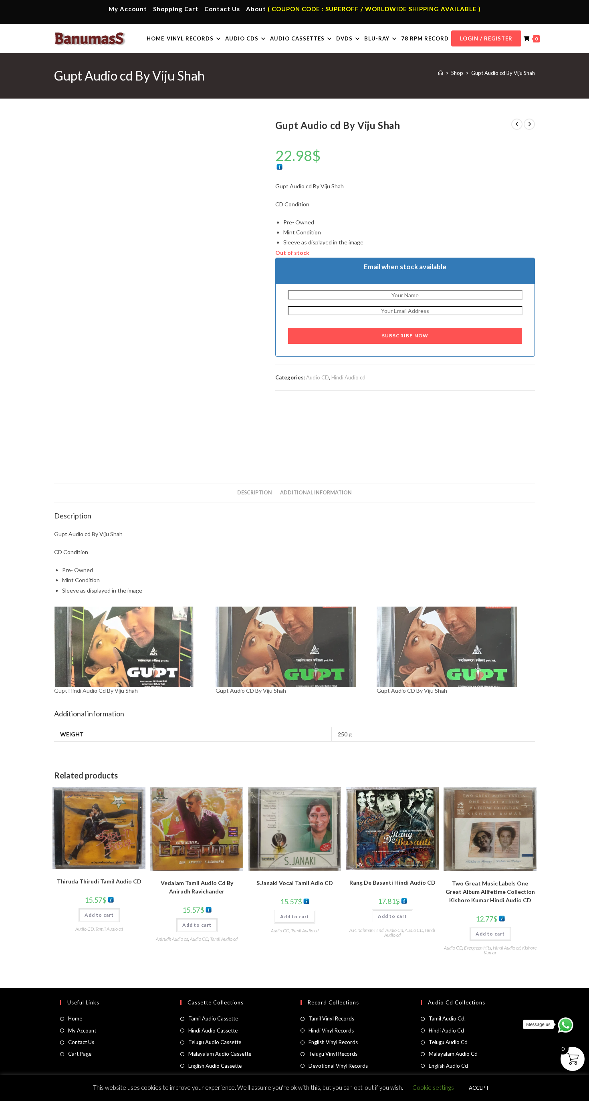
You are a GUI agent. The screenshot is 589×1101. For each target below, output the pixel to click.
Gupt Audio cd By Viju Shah (503, 73)
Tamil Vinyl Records (331, 1018)
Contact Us (222, 8)
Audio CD (317, 377)
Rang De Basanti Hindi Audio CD (392, 882)
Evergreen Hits (477, 948)
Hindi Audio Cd (446, 1030)
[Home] (440, 73)
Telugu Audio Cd (448, 1042)
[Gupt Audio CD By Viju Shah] (292, 647)
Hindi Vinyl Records (331, 1030)
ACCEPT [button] (479, 1088)
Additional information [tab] (316, 493)
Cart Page (79, 1054)
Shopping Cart (175, 8)
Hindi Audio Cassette (213, 1030)
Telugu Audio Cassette (214, 1042)
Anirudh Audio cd (172, 939)
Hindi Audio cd (348, 377)
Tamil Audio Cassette (213, 1018)
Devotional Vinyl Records (338, 1066)
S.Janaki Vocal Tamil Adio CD (294, 882)
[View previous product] (516, 124)
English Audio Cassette (215, 1066)
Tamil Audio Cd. (447, 1018)
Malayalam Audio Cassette (219, 1054)
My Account (128, 8)
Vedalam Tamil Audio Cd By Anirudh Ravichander (197, 887)
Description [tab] (254, 493)
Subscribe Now (405, 336)
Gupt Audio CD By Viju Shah (251, 690)
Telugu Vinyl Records (333, 1054)
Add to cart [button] (99, 915)
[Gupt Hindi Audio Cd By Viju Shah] (131, 647)
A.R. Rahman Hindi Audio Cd (376, 930)
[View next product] (529, 124)
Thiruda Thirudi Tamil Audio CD (99, 881)
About (256, 8)
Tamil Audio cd (109, 929)
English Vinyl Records (333, 1042)
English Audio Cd (448, 1066)
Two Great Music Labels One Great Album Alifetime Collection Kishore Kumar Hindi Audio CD (490, 891)
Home (75, 1018)
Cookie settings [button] (433, 1087)
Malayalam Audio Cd (453, 1054)
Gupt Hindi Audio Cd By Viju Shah (96, 690)
